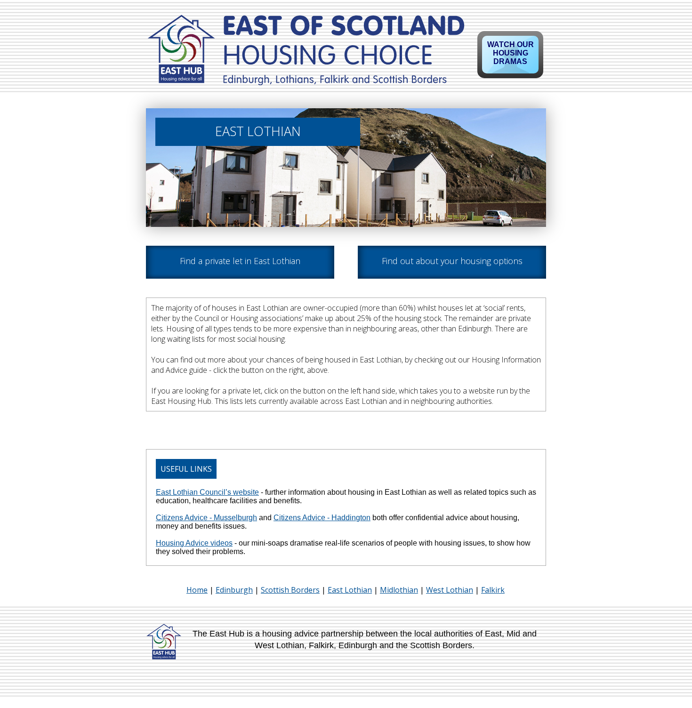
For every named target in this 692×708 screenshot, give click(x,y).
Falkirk (493, 590)
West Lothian (449, 590)
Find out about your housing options (452, 260)
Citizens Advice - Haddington (322, 518)
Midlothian (399, 590)
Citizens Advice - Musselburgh (206, 518)
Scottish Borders (290, 590)
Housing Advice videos (194, 543)
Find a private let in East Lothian (240, 260)
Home (197, 590)
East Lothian (350, 590)
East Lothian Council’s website (207, 492)
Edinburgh (234, 590)
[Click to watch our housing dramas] (510, 54)
